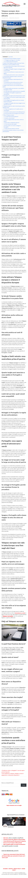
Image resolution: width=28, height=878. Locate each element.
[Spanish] (11, 794)
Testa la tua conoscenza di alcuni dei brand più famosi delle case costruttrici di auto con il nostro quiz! (13, 856)
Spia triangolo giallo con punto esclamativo (14, 844)
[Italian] (9, 794)
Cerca (23, 785)
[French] (5, 794)
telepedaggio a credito (20, 613)
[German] (7, 794)
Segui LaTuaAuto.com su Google (14, 805)
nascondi (10, 56)
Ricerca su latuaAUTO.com (8, 782)
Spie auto (5, 838)
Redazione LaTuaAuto (14, 18)
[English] (3, 794)
